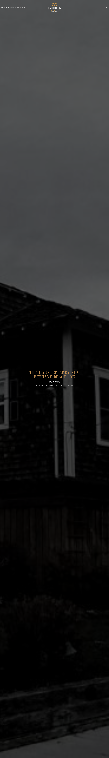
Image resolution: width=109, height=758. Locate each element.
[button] (102, 7)
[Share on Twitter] (53, 382)
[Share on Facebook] (50, 382)
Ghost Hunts (21, 7)
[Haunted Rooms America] (54, 7)
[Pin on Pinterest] (58, 382)
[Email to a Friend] (56, 382)
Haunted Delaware (8, 7)
